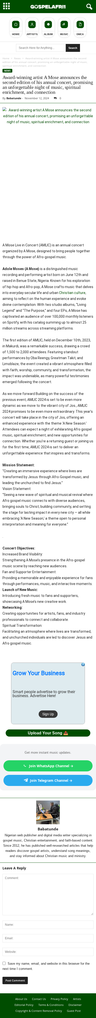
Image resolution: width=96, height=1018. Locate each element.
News (17, 58)
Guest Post (74, 1011)
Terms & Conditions (51, 1005)
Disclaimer (74, 1005)
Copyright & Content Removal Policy (39, 1011)
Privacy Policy (59, 999)
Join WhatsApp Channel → (51, 766)
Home (5, 58)
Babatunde (14, 98)
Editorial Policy (24, 1005)
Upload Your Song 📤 (48, 733)
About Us (21, 999)
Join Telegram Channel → (51, 780)
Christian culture (72, 293)
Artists (77, 999)
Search (72, 47)
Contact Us (39, 999)
